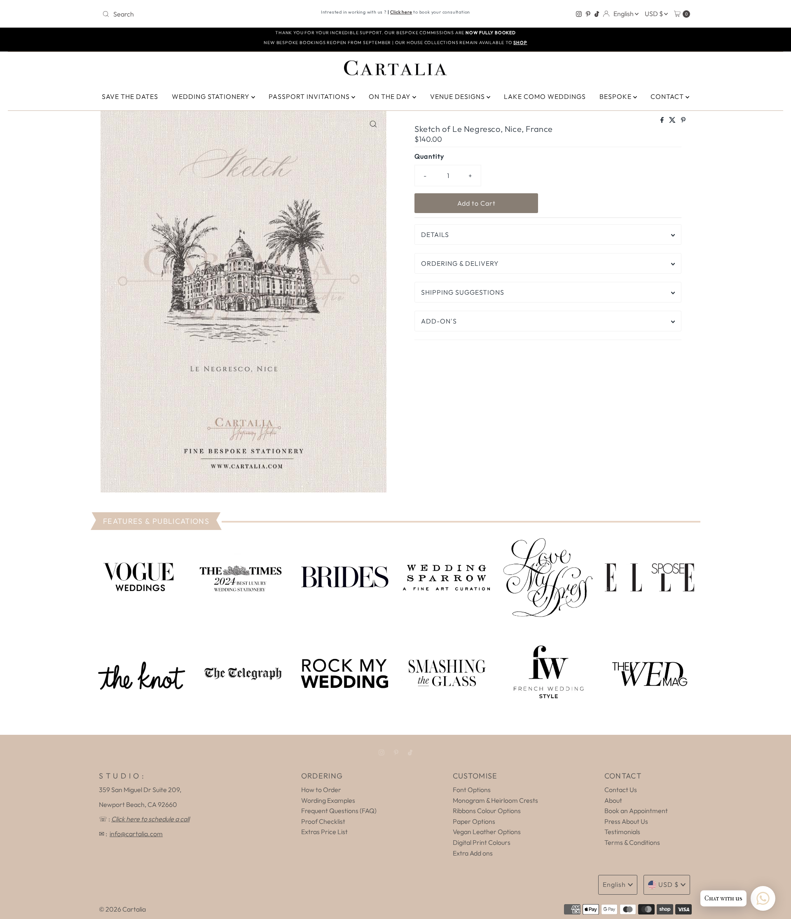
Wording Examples (328, 800)
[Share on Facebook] (662, 120)
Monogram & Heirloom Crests (495, 800)
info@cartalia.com (136, 834)
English (624, 13)
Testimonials (622, 832)
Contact (668, 96)
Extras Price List (324, 832)
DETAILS (435, 234)
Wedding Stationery (211, 96)
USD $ (654, 13)
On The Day (390, 96)
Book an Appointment (636, 810)
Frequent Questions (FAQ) (339, 810)
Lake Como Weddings (545, 96)
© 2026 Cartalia (122, 909)
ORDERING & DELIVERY (460, 263)
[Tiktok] (596, 14)
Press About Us (626, 821)
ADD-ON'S (439, 321)
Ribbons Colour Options (487, 810)
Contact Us (620, 789)
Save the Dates (130, 96)
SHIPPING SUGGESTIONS (462, 292)
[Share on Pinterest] (683, 120)
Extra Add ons (473, 853)
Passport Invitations (310, 96)
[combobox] (195, 14)
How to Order (321, 789)
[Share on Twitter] (673, 120)
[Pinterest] (588, 14)
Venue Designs (458, 96)
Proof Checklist (323, 821)
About (613, 800)
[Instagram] (579, 14)
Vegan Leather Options (487, 832)
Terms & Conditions (632, 842)
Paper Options (474, 821)
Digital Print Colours (481, 842)
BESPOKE (616, 96)
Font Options (472, 789)
